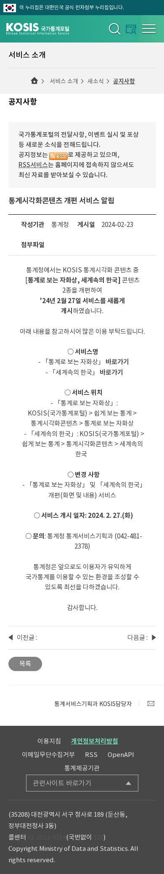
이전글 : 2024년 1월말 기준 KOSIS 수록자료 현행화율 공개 (27, 638)
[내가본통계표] (131, 29)
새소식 (95, 81)
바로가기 (117, 362)
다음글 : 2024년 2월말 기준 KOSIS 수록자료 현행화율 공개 (137, 638)
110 (98, 837)
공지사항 (124, 81)
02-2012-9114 (46, 837)
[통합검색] (114, 28)
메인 (34, 81)
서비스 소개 (64, 81)
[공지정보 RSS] (58, 155)
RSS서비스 (33, 165)
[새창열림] (151, 703)
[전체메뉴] (149, 28)
